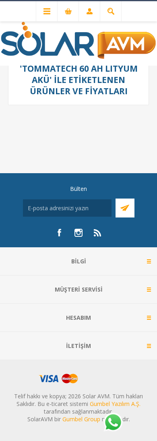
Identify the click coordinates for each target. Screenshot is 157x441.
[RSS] (97, 232)
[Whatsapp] (113, 423)
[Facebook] (59, 232)
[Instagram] (78, 232)
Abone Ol (125, 208)
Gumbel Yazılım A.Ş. (115, 404)
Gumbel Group (81, 419)
